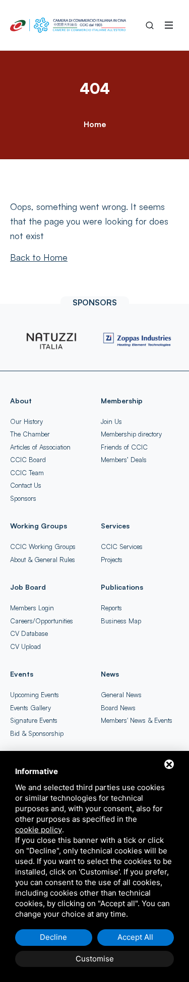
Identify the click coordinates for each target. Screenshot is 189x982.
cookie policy (38, 829)
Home (95, 124)
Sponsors (23, 498)
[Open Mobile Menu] (169, 25)
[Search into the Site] (150, 25)
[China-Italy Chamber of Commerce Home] (68, 25)
